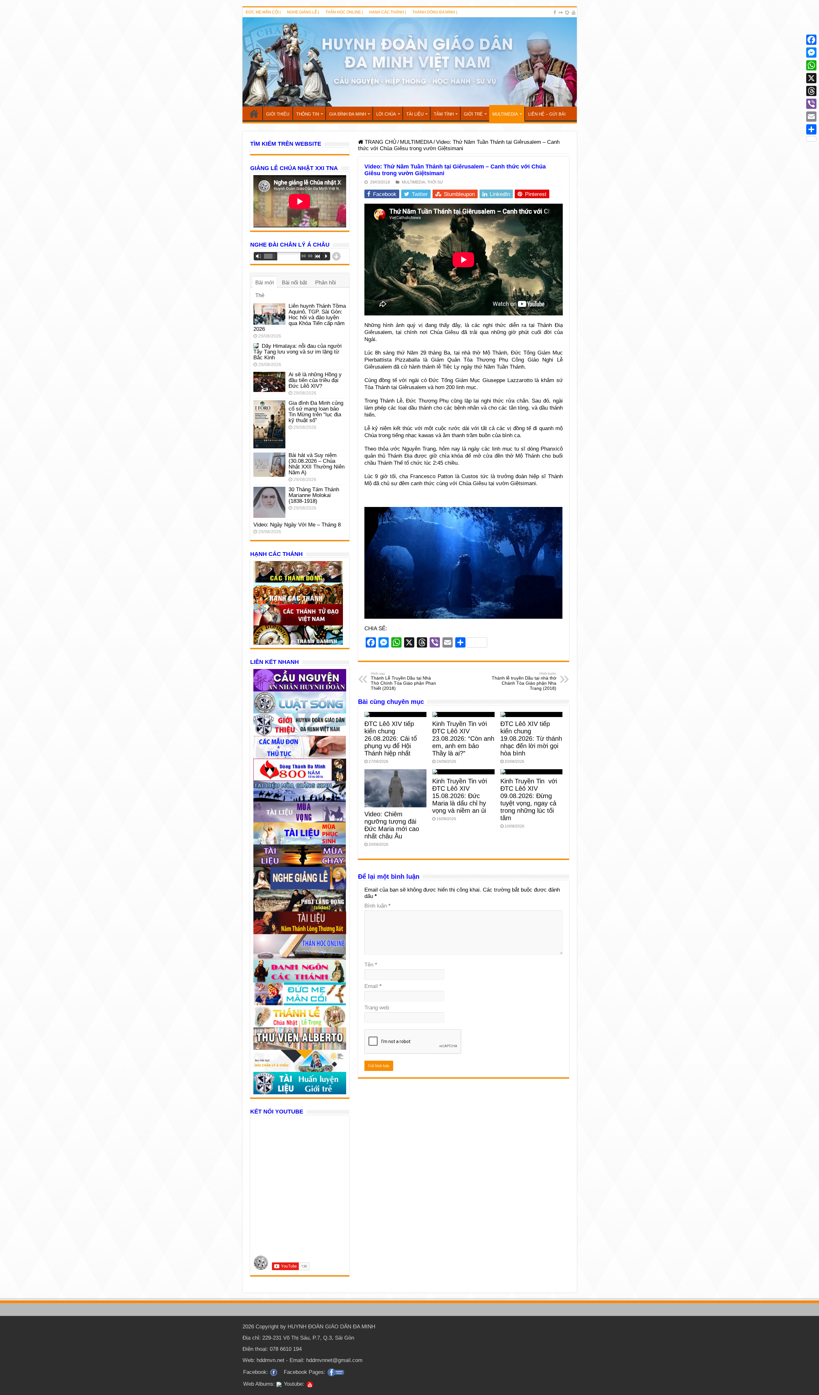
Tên (370, 965)
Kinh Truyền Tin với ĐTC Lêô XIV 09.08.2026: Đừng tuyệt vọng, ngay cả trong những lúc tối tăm (528, 799)
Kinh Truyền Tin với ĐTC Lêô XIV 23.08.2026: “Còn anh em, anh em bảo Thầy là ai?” (463, 738)
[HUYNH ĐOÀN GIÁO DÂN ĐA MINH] (410, 62)
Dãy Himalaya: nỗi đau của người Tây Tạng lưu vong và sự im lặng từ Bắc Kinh (297, 352)
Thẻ (259, 295)
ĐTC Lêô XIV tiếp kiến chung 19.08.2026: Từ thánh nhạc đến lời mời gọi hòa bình (531, 738)
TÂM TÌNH (444, 114)
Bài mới (264, 283)
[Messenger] (811, 52)
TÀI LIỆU (415, 114)
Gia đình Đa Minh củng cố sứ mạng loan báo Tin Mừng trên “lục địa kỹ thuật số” (316, 411)
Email (373, 986)
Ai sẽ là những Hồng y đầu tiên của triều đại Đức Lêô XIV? (315, 380)
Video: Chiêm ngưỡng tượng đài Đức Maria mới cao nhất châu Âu (391, 825)
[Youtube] (573, 12)
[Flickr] (560, 12)
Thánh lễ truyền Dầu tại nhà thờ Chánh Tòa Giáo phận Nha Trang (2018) (524, 681)
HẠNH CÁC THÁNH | (387, 12)
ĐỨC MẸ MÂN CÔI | (263, 12)
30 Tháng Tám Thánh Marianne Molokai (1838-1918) (314, 495)
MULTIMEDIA (505, 114)
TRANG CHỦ (254, 113)
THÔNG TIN (307, 114)
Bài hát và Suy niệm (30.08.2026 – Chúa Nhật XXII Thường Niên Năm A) (317, 464)
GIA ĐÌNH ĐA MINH (347, 114)
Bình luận (377, 906)
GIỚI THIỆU (277, 114)
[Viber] (811, 103)
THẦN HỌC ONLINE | (344, 12)
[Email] (811, 116)
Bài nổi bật (294, 283)
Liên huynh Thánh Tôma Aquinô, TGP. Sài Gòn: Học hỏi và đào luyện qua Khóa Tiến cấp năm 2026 (299, 317)
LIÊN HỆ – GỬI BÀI (547, 114)
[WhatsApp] (811, 65)
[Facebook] (555, 12)
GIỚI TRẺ (473, 114)
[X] (811, 78)
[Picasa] (567, 12)
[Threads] (811, 91)
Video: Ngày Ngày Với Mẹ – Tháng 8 (297, 525)
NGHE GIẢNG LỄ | (303, 12)
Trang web (376, 1008)
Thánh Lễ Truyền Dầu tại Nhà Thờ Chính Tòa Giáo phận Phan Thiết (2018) (403, 681)
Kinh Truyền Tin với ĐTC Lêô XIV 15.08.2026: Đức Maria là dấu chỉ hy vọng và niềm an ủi (459, 796)
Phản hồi (325, 283)
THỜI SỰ (435, 182)
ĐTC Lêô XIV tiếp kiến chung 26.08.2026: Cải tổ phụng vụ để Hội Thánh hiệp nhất (390, 738)
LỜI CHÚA (386, 114)
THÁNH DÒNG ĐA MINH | (434, 12)
